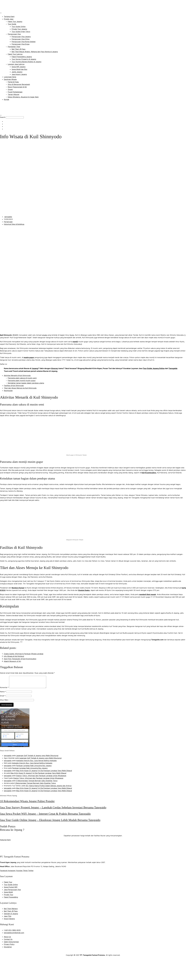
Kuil (1, 335)
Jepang (35, 368)
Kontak (6, 99)
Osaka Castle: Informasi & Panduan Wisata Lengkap (23, 654)
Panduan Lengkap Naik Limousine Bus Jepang (33, 766)
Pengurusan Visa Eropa (20, 44)
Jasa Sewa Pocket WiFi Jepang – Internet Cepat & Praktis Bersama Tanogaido (45, 813)
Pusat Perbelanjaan (15, 92)
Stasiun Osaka (84, 590)
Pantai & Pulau (13, 82)
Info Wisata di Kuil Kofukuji (14, 656)
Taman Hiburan (13, 94)
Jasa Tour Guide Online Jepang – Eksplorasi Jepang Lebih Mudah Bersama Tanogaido (50, 820)
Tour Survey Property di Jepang (24, 59)
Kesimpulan (8, 391)
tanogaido (7, 756)
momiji (75, 342)
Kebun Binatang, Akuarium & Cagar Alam (23, 97)
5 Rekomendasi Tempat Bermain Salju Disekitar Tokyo (36, 781)
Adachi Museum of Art (12, 661)
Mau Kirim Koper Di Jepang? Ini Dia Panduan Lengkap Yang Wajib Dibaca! (44, 771)
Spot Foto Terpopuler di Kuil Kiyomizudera (20, 659)
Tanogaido (173, 368)
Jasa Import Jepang (19, 74)
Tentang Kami (9, 16)
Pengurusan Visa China (20, 39)
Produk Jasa (8, 19)
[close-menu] (1, 115)
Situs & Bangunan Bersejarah (19, 84)
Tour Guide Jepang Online (154, 368)
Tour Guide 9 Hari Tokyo (21, 32)
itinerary (54, 368)
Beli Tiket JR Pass (18, 49)
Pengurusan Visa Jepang (21, 37)
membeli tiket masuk (147, 594)
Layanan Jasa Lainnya (16, 64)
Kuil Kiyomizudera (149, 473)
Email (2, 696)
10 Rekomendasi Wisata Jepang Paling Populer (27, 801)
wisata (44, 335)
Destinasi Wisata (10, 79)
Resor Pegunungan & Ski (17, 87)
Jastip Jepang (17, 72)
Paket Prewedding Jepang (22, 57)
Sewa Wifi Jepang (18, 67)
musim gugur (29, 357)
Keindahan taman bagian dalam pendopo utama (26, 383)
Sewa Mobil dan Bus (19, 69)
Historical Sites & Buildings (14, 224)
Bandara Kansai (18, 588)
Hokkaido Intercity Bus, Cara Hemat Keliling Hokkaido (36, 761)
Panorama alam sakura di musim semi (22, 378)
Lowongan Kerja (10, 77)
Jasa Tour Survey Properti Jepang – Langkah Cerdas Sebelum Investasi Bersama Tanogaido (53, 807)
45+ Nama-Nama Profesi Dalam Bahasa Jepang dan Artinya (48, 786)
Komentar (4, 687)
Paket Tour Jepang (15, 22)
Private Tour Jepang (19, 29)
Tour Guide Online (18, 27)
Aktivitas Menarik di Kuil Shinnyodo (17, 375)
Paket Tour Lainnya (15, 54)
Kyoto (72, 335)
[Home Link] (14, 112)
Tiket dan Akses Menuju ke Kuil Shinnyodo (20, 388)
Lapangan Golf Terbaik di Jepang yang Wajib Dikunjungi (37, 756)
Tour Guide (12, 24)
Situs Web (4, 700)
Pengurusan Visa (14, 34)
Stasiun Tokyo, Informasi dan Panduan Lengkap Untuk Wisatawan (41, 776)
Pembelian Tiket (14, 47)
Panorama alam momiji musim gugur (22, 381)
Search (2, 117)
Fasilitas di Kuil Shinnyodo (14, 386)
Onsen (10, 89)
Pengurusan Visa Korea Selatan (24, 42)
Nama (3, 692)
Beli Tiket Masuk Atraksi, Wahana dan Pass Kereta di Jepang (35, 52)
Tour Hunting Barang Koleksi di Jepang (26, 62)
